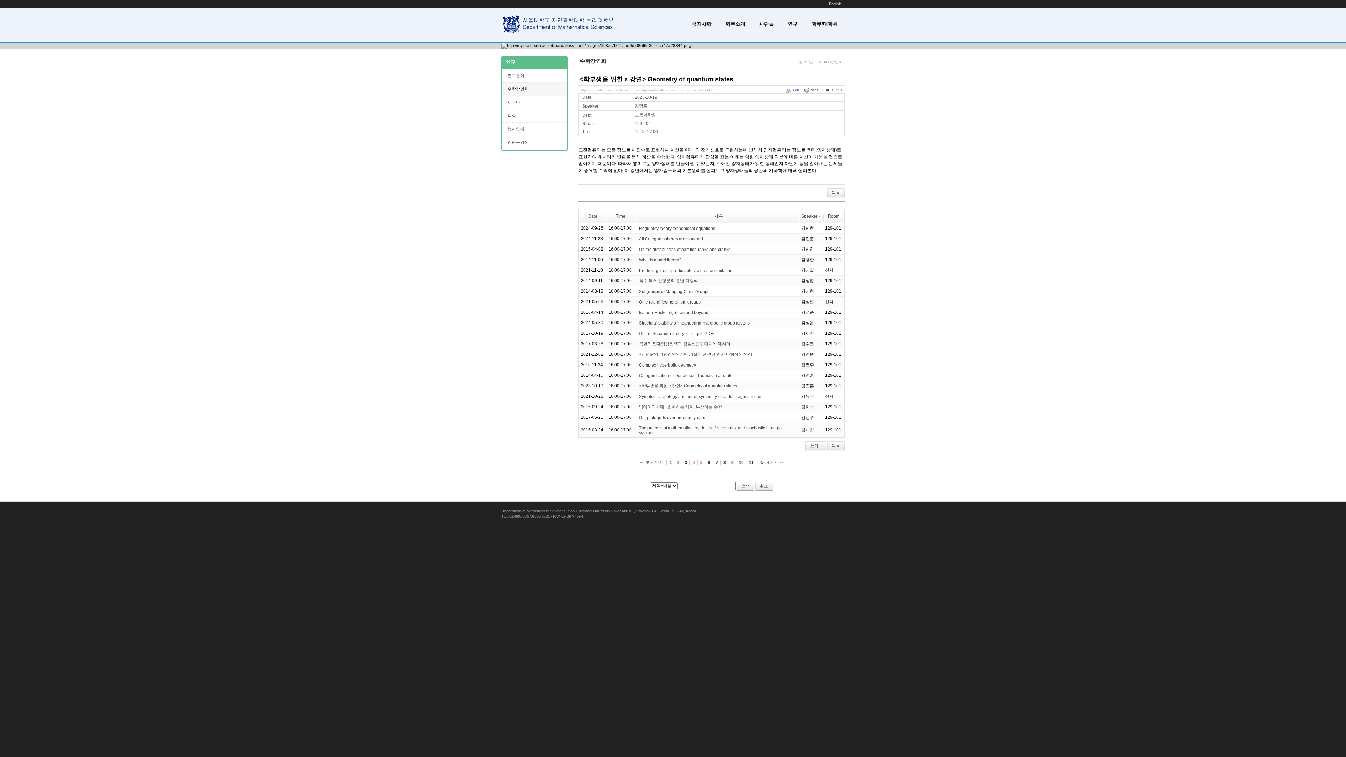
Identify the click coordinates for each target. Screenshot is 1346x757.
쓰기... (816, 445)
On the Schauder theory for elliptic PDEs (677, 333)
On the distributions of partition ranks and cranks (684, 249)
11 (751, 462)
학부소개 (735, 24)
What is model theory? (660, 259)
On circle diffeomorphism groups (670, 301)
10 (741, 462)
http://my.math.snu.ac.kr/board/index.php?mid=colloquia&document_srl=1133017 (647, 90)
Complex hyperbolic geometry (667, 364)
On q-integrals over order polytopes (672, 417)
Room (833, 216)
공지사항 (702, 24)
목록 (836, 192)
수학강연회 (833, 62)
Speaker (809, 216)
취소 (764, 486)
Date (592, 216)
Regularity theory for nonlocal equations (677, 228)
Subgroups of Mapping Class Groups (674, 291)
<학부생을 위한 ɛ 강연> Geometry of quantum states (656, 79)
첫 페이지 (654, 462)
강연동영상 (518, 142)
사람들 (766, 24)
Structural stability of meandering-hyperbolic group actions (694, 322)
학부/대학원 (825, 24)
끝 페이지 (769, 462)
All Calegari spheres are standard (671, 238)
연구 (793, 24)
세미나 (514, 102)
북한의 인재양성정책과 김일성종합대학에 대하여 (684, 343)
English (835, 4)
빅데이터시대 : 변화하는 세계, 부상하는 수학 (680, 406)
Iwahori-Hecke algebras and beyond (673, 312)
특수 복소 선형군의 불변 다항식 (668, 280)
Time (620, 216)
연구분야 (516, 75)
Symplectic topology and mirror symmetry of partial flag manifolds (700, 396)
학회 (512, 115)
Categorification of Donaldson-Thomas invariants (685, 375)
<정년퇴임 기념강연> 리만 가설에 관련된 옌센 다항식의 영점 (695, 354)
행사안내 (516, 129)
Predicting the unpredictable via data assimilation (686, 270)
